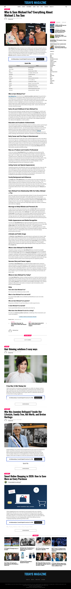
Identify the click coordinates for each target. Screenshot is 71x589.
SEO (51, 76)
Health (38, 6)
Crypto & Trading (53, 61)
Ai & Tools (52, 53)
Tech (51, 79)
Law (50, 73)
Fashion (34, 6)
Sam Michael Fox (12, 96)
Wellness (51, 83)
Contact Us (51, 6)
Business (19, 6)
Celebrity (23, 6)
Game (51, 69)
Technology (46, 6)
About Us (32, 579)
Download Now (40, 59)
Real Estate (52, 75)
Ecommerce (52, 62)
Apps (51, 55)
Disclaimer (43, 579)
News (51, 74)
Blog (51, 56)
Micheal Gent (10, 19)
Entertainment (29, 6)
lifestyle (39, 130)
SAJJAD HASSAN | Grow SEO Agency (14, 482)
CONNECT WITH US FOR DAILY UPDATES (27, 316)
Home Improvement (53, 71)
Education (52, 64)
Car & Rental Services (54, 59)
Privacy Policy (37, 579)
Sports (41, 6)
